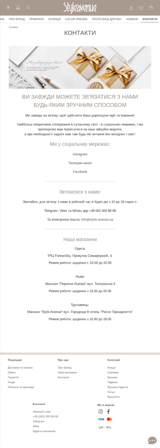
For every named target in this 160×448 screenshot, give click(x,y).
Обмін (12, 372)
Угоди (11, 382)
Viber (36, 426)
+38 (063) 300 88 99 (45, 416)
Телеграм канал (80, 163)
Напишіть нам (42, 411)
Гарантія (13, 377)
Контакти (150, 19)
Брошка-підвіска (118, 387)
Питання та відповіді (21, 387)
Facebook (80, 172)
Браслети (114, 396)
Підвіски (113, 382)
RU (108, 427)
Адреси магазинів (44, 431)
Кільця (112, 367)
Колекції (54, 19)
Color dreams (76, 19)
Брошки (112, 377)
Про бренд (17, 19)
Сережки (113, 372)
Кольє (111, 391)
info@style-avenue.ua (97, 219)
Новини (132, 19)
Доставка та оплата (20, 367)
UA (101, 427)
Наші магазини (67, 372)
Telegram (38, 421)
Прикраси (36, 19)
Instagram (80, 154)
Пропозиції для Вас (107, 19)
